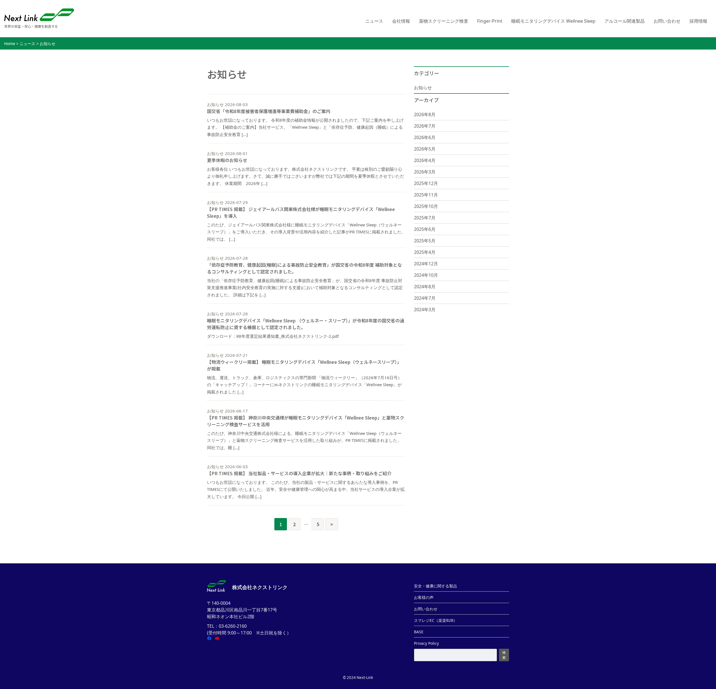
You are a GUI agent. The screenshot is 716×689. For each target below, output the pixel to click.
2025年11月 (426, 195)
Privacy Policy (426, 643)
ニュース (374, 21)
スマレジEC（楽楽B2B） (435, 620)
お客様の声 (424, 597)
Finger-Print (489, 21)
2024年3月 (424, 309)
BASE (418, 631)
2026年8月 (424, 114)
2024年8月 (424, 286)
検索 (504, 655)
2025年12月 (426, 183)
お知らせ (423, 88)
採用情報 (698, 21)
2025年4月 (424, 252)
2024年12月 (426, 264)
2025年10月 (426, 206)
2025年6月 (424, 229)
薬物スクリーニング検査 (443, 21)
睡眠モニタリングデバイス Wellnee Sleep (553, 21)
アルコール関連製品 (624, 21)
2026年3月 (424, 172)
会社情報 (401, 21)
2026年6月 (424, 137)
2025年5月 (424, 241)
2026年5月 (424, 149)
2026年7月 (424, 126)
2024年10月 (426, 275)
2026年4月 (424, 160)
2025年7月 (424, 218)
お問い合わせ (667, 21)
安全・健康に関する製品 (435, 586)
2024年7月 (424, 298)
